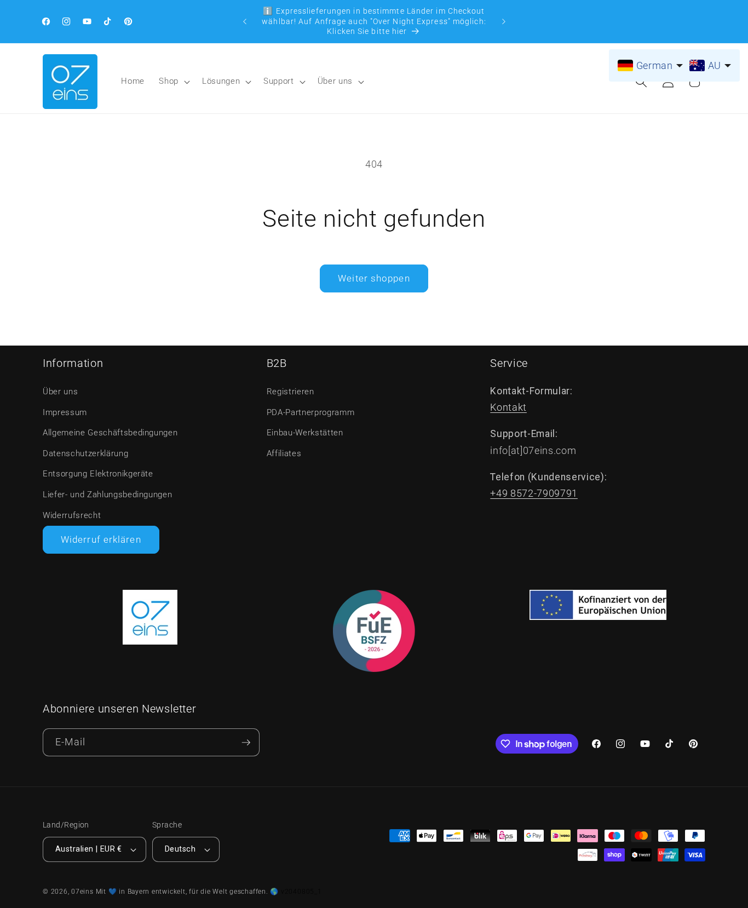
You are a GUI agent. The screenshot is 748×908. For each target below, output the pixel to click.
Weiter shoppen (374, 278)
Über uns (335, 81)
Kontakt (508, 407)
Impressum (65, 412)
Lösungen (221, 81)
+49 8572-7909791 (534, 493)
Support (278, 81)
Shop (169, 81)
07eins (82, 891)
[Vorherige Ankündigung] (245, 21)
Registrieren (290, 391)
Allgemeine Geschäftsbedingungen (110, 433)
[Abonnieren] (246, 742)
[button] (173, 81)
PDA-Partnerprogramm (311, 412)
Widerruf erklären (101, 540)
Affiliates (284, 453)
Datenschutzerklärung (85, 453)
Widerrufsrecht (72, 515)
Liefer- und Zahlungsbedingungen (107, 494)
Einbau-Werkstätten (305, 433)
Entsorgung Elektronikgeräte (98, 474)
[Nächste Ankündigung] (504, 21)
